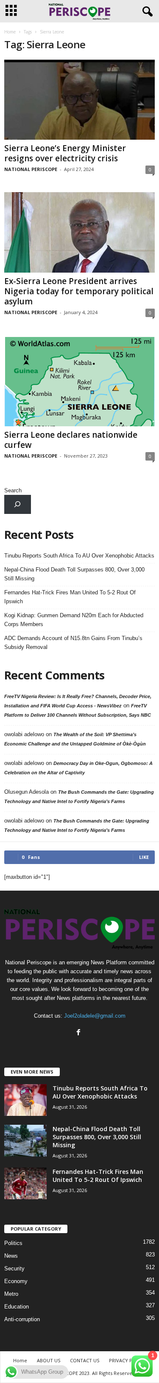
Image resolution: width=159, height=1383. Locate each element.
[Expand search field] (17, 504)
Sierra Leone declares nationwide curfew (70, 439)
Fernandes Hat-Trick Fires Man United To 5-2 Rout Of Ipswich (70, 597)
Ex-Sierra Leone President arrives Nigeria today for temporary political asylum (78, 291)
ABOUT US (48, 1360)
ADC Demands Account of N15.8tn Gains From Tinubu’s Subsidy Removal (73, 642)
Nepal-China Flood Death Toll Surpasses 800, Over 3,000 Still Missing (74, 574)
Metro (11, 1294)
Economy (16, 1281)
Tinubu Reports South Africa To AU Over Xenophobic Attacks (79, 555)
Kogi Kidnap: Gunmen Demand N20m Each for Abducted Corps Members (73, 619)
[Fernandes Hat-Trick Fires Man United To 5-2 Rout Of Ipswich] (25, 1183)
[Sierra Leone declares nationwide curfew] (79, 380)
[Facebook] (79, 1033)
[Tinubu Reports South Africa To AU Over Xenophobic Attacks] (25, 1100)
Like (144, 857)
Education (16, 1306)
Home (10, 32)
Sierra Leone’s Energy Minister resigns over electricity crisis (65, 153)
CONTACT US (84, 1360)
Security (14, 1268)
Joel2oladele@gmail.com (95, 1016)
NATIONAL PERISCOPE (30, 169)
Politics (13, 1243)
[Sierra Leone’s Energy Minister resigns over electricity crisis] (79, 100)
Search (13, 490)
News (11, 1256)
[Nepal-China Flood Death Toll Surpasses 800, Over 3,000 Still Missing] (25, 1141)
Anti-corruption (22, 1319)
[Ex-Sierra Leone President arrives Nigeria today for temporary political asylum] (79, 232)
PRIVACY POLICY (127, 1360)
